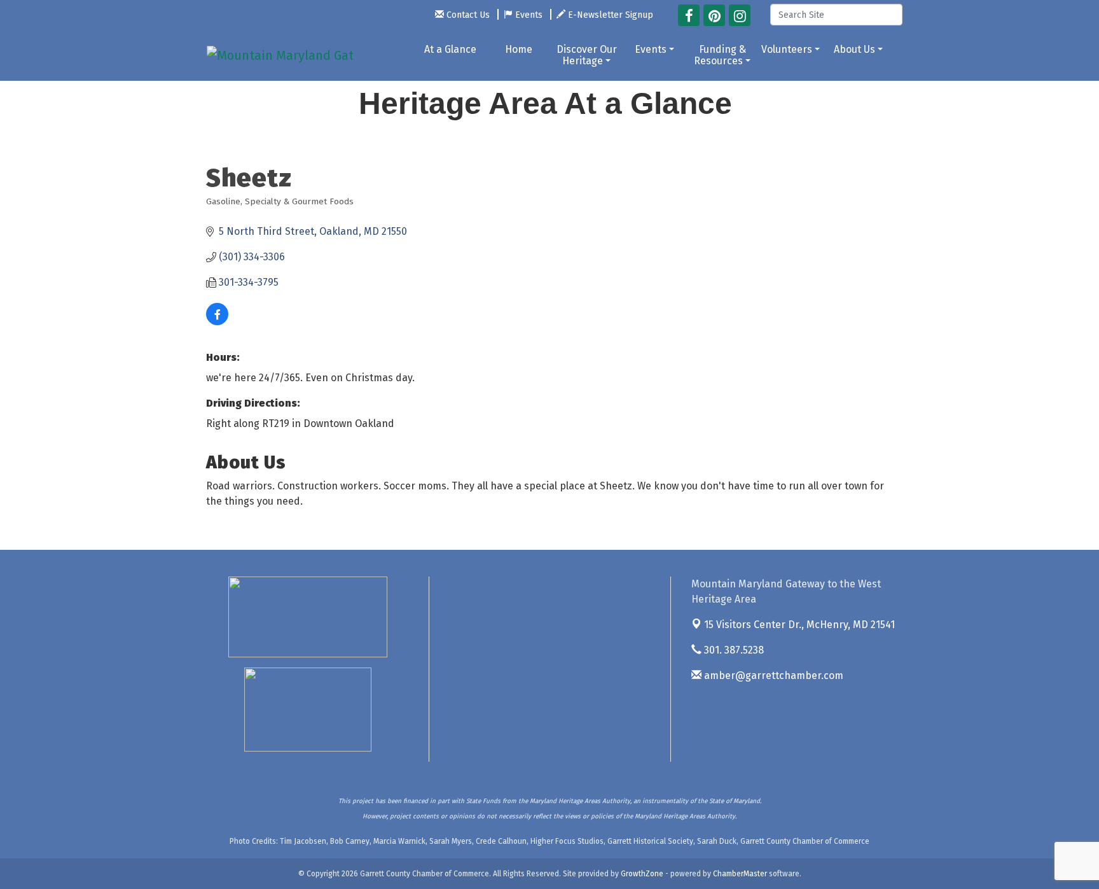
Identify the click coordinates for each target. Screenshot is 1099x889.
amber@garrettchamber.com (772, 675)
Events (651, 49)
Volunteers (786, 49)
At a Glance (450, 49)
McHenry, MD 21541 (799, 625)
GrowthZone (642, 873)
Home (518, 49)
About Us (854, 49)
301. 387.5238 (733, 650)
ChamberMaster (740, 873)
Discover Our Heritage (586, 55)
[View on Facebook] (217, 322)
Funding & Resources (720, 55)
